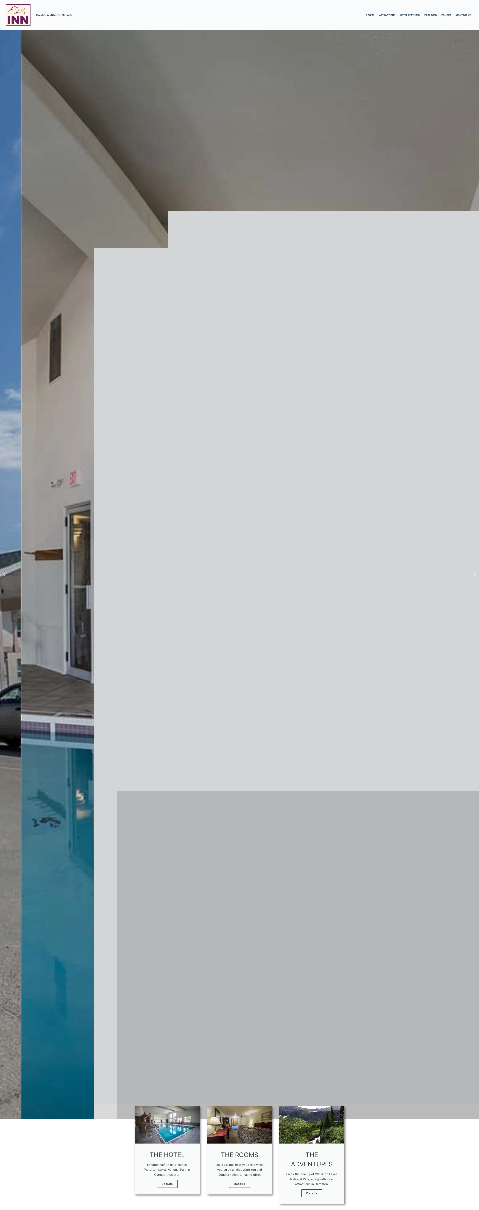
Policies (446, 15)
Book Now (239, 597)
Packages (430, 15)
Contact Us (463, 15)
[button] (4, 574)
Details (167, 1184)
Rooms (370, 15)
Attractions (387, 15)
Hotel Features (410, 15)
